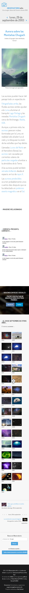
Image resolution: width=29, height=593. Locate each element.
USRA (16, 581)
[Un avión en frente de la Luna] (17, 400)
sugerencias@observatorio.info (14, 587)
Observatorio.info (13, 570)
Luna (7, 110)
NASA (11, 577)
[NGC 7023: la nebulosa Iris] (17, 389)
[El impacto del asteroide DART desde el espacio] (6, 346)
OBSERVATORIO (13, 8)
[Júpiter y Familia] (6, 476)
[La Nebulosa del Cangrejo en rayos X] (6, 465)
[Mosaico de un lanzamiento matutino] (6, 422)
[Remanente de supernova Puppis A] (6, 368)
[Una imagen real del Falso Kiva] (17, 411)
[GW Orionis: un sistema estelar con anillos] (6, 357)
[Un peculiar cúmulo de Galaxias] (17, 465)
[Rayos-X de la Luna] (17, 476)
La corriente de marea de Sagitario (12, 519)
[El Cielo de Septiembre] (17, 454)
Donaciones (7, 585)
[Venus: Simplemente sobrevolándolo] (17, 444)
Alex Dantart (20, 589)
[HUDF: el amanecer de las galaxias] (17, 433)
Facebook (10, 304)
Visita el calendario (8, 326)
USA (3, 122)
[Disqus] (14, 256)
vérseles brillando (9, 171)
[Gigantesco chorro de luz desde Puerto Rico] (17, 346)
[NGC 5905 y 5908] (17, 422)
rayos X (20, 174)
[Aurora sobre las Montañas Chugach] (6, 444)
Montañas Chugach (17, 116)
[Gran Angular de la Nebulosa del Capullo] (6, 400)
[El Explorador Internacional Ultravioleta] (6, 487)
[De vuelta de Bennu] (17, 335)
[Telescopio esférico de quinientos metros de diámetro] (17, 368)
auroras (5, 130)
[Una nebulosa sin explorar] (6, 433)
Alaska (22, 119)
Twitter (19, 304)
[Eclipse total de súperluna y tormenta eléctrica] (6, 379)
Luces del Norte (16, 147)
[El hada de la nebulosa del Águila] (6, 389)
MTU (21, 579)
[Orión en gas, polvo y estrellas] (6, 411)
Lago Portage (15, 113)
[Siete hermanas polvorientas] (6, 335)
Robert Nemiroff (16, 579)
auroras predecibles (13, 178)
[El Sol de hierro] (6, 454)
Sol (23, 191)
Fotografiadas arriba (10, 103)
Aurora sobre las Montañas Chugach (14, 33)
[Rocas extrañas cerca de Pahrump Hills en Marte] (17, 379)
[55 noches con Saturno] (17, 357)
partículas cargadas (10, 160)
